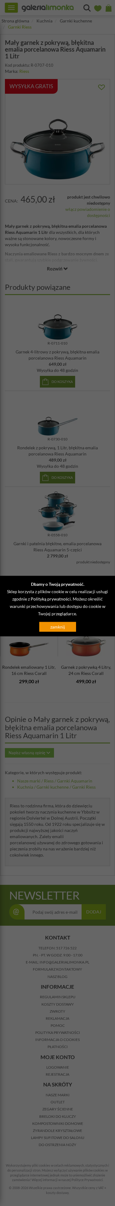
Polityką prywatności (51, 598)
